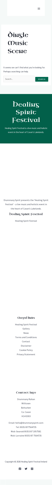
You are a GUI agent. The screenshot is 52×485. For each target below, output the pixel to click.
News (26, 332)
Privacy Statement (26, 354)
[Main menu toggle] (39, 8)
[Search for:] (19, 79)
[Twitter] (26, 468)
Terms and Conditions (26, 337)
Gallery (26, 328)
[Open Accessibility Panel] (3, 482)
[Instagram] (32, 468)
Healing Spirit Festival (26, 220)
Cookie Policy (26, 350)
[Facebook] (20, 468)
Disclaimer (26, 345)
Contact (26, 341)
